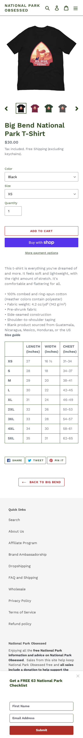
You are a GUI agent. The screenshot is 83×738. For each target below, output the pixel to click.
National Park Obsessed (22, 7)
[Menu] (75, 8)
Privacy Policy (20, 601)
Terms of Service (22, 612)
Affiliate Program (23, 543)
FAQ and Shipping (23, 578)
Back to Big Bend (44, 482)
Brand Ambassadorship (28, 554)
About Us (16, 531)
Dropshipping (20, 566)
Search (14, 520)
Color (8, 168)
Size (8, 185)
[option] (21, 108)
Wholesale (17, 589)
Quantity (11, 203)
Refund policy (20, 624)
